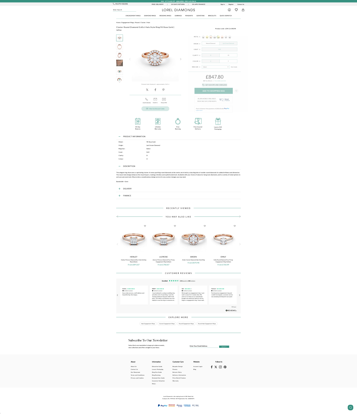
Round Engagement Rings (186, 323)
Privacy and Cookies (137, 378)
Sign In (223, 4)
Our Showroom (135, 372)
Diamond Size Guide (158, 378)
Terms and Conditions (137, 375)
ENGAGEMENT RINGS (133, 15)
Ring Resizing (156, 375)
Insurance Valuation (158, 381)
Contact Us (240, 4)
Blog (194, 369)
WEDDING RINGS (165, 15)
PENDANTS (189, 15)
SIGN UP (224, 346)
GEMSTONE (200, 15)
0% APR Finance (198, 4)
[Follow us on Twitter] (215, 367)
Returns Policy (177, 372)
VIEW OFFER (179, 1)
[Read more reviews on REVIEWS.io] (231, 310)
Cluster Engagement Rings (167, 323)
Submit (136, 10)
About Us (134, 366)
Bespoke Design (178, 366)
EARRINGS (178, 15)
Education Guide (157, 366)
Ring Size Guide (157, 372)
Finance (175, 369)
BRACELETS (212, 15)
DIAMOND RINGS (150, 15)
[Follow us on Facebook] (211, 368)
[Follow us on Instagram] (220, 368)
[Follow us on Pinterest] (225, 368)
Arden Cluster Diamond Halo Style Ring (193, 260)
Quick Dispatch (226, 15)
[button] (117, 295)
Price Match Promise (179, 378)
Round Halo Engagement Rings (207, 323)
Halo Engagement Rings (148, 323)
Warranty (176, 381)
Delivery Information (179, 375)
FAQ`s (154, 383)
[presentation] (130, 59)
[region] (178, 295)
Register (231, 4)
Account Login (197, 366)
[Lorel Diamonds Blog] (178, 11)
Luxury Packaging (157, 369)
